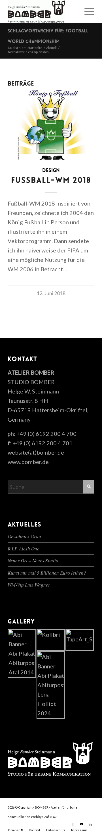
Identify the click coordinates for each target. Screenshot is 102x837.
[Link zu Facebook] (73, 824)
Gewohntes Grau (24, 536)
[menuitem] (86, 11)
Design (51, 170)
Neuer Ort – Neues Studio (33, 560)
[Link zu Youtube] (81, 824)
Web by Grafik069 (43, 817)
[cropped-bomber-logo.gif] (42, 11)
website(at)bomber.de (36, 452)
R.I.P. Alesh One (23, 548)
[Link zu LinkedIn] (90, 824)
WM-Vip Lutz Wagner (29, 584)
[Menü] (86, 11)
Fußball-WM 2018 (51, 181)
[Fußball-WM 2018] (51, 125)
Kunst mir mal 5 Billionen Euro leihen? (47, 572)
